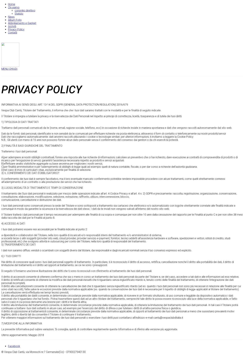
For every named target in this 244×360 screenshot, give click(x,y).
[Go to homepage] (10, 65)
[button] (9, 68)
